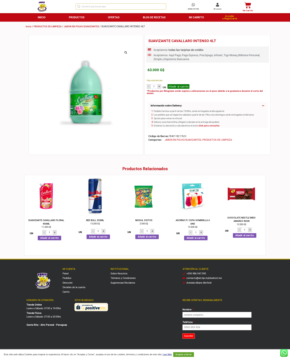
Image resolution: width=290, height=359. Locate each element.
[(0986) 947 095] (193, 5)
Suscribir (188, 335)
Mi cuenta (217, 9)
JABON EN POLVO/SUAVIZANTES (81, 26)
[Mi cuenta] (217, 5)
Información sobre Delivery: (166, 105)
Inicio (28, 26)
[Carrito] (247, 5)
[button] (126, 52)
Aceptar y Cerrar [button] (183, 354)
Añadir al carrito (178, 86)
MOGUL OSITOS (143, 220)
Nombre (187, 309)
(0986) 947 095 (193, 9)
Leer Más (167, 354)
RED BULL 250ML (95, 220)
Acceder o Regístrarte (229, 17)
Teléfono (188, 322)
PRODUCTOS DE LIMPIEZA (47, 26)
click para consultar (209, 125)
